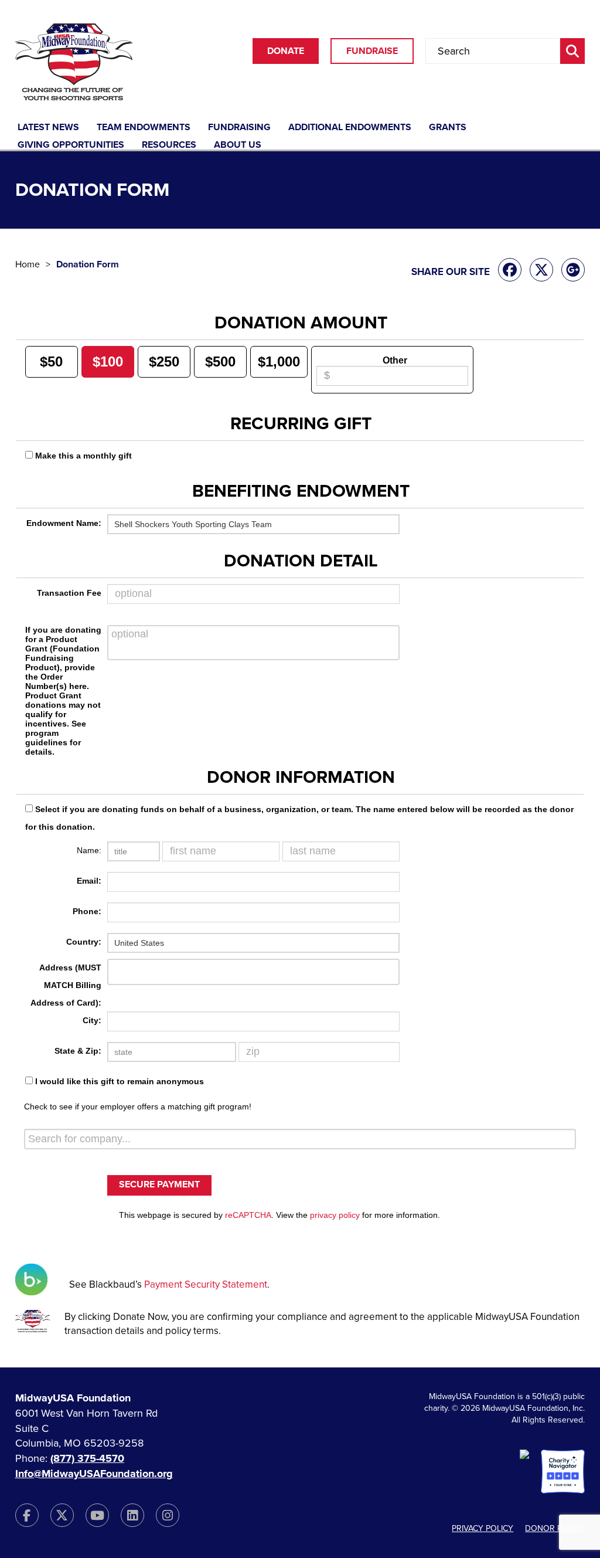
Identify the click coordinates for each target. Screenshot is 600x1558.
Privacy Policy (482, 1528)
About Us (237, 145)
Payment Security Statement (205, 1284)
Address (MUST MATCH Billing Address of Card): (65, 985)
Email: (89, 880)
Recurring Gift (300, 424)
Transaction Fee (69, 593)
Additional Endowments (349, 128)
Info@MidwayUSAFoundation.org (94, 1473)
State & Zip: (77, 1050)
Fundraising (239, 128)
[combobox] (300, 1139)
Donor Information (301, 777)
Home (27, 264)
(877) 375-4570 (87, 1458)
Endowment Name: (63, 523)
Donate (285, 51)
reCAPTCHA (248, 1215)
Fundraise (372, 51)
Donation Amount (300, 323)
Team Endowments (143, 128)
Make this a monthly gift (83, 455)
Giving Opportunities (71, 145)
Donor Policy (555, 1528)
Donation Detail (301, 561)
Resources (169, 145)
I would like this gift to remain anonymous (119, 1081)
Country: (83, 941)
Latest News (48, 128)
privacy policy (335, 1215)
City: (92, 1020)
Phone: (87, 911)
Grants (447, 128)
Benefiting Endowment (301, 491)
